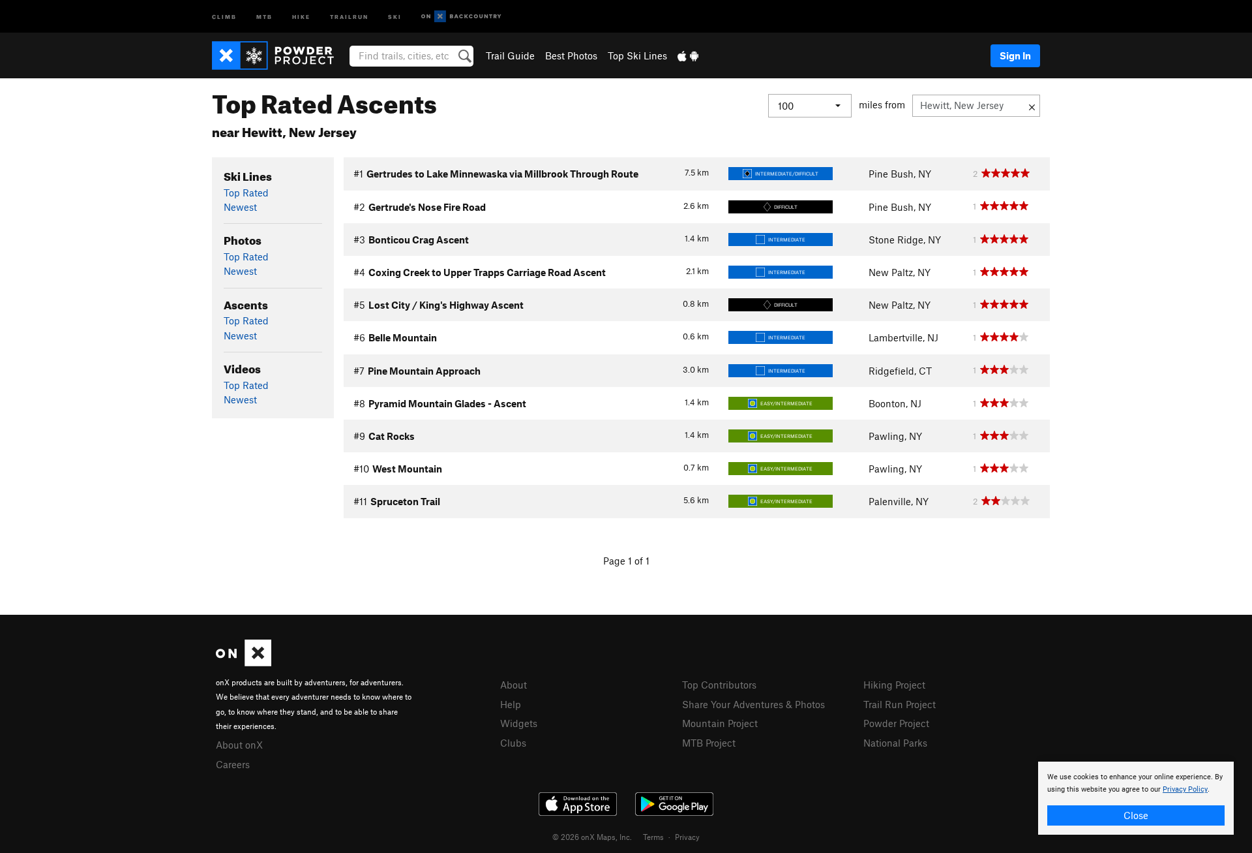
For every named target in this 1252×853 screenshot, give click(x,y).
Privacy (687, 836)
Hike (301, 16)
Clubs (513, 743)
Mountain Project (720, 723)
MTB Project (709, 743)
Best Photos (571, 55)
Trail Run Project (899, 704)
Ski (395, 16)
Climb (224, 16)
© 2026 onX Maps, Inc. (592, 836)
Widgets (518, 723)
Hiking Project (894, 684)
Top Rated (246, 192)
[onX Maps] (243, 662)
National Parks (895, 743)
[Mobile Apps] (688, 55)
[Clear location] (1032, 106)
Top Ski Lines (637, 55)
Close (1136, 815)
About (513, 684)
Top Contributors (719, 684)
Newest (240, 207)
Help (510, 704)
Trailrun (349, 16)
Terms (653, 836)
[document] (1136, 798)
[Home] (279, 55)
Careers (233, 764)
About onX (239, 745)
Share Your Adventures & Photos (753, 704)
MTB (264, 16)
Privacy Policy (1185, 789)
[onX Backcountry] (461, 16)
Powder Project (896, 723)
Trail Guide (510, 55)
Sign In (1015, 55)
